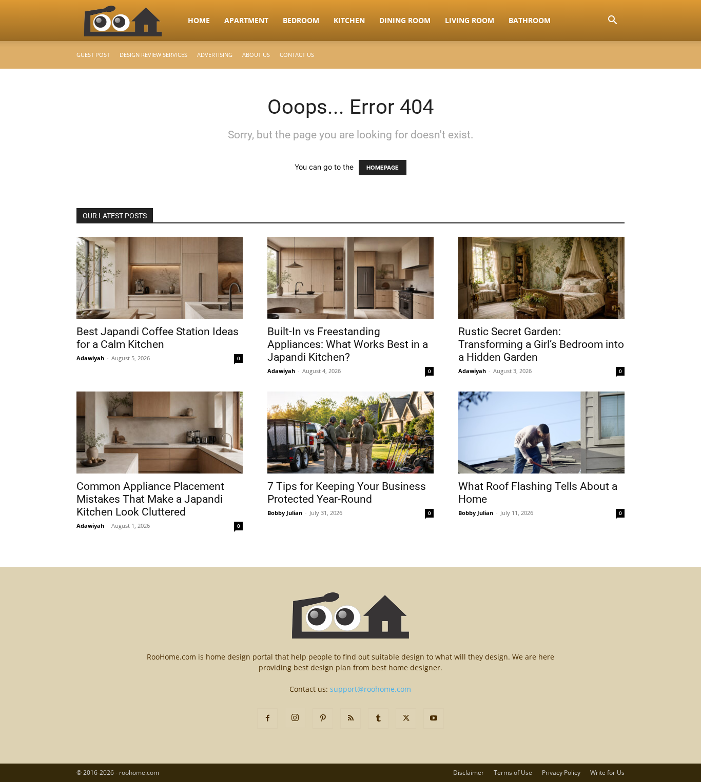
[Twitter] (406, 718)
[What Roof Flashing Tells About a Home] (541, 433)
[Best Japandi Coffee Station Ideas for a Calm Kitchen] (159, 278)
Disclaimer (468, 772)
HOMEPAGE (382, 167)
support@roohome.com (370, 689)
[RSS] (350, 718)
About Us (256, 54)
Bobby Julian (284, 513)
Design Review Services (153, 54)
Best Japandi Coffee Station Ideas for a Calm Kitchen (157, 338)
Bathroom (530, 20)
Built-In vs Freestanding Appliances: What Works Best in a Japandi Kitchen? (347, 344)
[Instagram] (295, 718)
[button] (612, 21)
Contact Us (297, 54)
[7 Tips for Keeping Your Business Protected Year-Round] (350, 433)
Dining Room (405, 20)
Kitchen (349, 20)
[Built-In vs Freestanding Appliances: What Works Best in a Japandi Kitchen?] (350, 278)
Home (199, 20)
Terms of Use (513, 772)
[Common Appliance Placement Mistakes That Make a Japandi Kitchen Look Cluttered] (159, 433)
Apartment (246, 20)
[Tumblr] (378, 718)
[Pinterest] (323, 718)
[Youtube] (433, 718)
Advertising (214, 54)
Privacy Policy (561, 772)
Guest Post (93, 54)
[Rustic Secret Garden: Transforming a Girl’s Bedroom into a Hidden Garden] (541, 278)
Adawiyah (90, 358)
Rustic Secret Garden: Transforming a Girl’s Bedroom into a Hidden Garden (541, 344)
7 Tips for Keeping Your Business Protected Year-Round (346, 492)
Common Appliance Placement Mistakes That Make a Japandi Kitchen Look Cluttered (150, 499)
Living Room (469, 20)
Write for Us (607, 772)
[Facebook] (267, 718)
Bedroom (301, 20)
